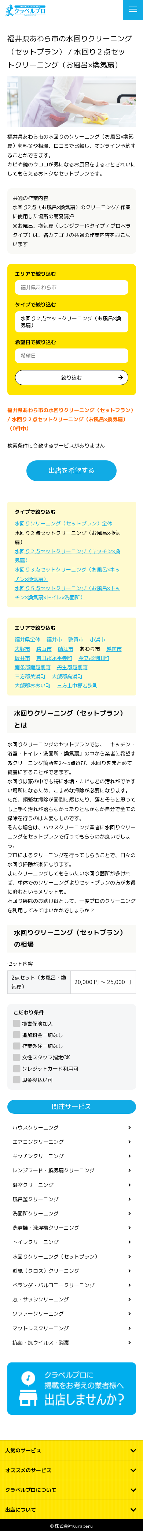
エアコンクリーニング (38, 1141)
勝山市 (44, 648)
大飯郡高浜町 (67, 676)
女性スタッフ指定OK (46, 1057)
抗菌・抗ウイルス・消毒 (40, 1342)
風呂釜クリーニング (35, 1199)
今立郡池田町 (93, 658)
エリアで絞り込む (35, 273)
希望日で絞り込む (35, 342)
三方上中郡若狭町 (77, 685)
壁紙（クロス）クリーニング (45, 1270)
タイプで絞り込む (35, 304)
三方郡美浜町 (30, 676)
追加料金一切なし (42, 1035)
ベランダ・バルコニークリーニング (53, 1285)
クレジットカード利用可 (50, 1068)
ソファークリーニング (38, 1313)
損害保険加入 (37, 1023)
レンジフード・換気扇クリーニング (53, 1170)
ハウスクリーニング (35, 1127)
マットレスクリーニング (40, 1328)
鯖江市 (65, 648)
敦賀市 (76, 639)
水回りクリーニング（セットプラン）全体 (63, 523)
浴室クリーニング (33, 1184)
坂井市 (22, 658)
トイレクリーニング (35, 1241)
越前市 (114, 648)
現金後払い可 (37, 1079)
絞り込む (71, 377)
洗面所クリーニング (35, 1213)
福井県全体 (27, 639)
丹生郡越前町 (72, 667)
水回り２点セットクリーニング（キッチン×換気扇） (67, 556)
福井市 (54, 639)
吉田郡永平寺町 (54, 658)
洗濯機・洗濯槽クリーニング (45, 1227)
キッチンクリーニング (38, 1156)
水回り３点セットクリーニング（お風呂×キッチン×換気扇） (67, 574)
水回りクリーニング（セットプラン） (56, 1256)
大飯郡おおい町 (33, 685)
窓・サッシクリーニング (40, 1299)
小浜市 (97, 639)
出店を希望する (71, 470)
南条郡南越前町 (33, 667)
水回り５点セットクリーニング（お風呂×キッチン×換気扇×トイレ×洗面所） (67, 593)
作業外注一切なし (42, 1045)
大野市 (22, 648)
